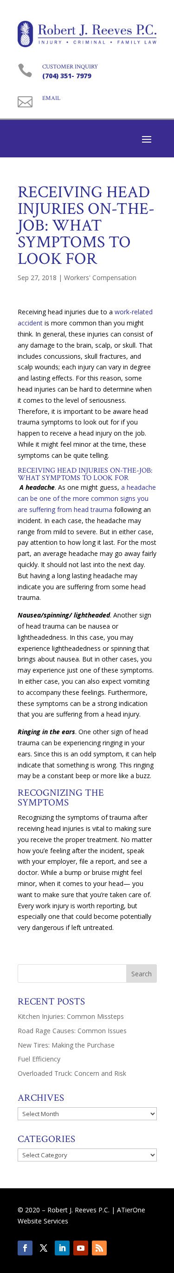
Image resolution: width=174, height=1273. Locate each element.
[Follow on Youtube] (80, 1248)
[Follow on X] (43, 1248)
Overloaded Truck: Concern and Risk (72, 1073)
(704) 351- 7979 (66, 75)
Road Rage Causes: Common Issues (72, 1030)
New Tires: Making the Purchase (66, 1045)
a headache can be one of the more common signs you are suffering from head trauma (87, 498)
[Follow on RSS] (99, 1248)
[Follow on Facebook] (25, 1248)
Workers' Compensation (100, 277)
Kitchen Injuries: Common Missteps (71, 1016)
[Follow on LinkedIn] (62, 1248)
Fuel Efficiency (39, 1059)
